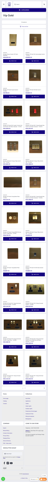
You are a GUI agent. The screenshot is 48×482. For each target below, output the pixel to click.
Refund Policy (6, 430)
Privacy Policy (6, 435)
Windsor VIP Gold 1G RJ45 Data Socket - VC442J (35, 268)
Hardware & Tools (29, 413)
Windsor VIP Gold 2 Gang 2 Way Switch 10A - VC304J (34, 233)
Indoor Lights (28, 406)
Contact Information (7, 433)
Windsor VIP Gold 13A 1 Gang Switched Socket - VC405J (34, 376)
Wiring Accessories (30, 416)
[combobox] (27, 4)
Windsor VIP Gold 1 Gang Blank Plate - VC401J (11, 268)
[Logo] (9, 4)
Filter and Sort (25, 26)
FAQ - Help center (7, 443)
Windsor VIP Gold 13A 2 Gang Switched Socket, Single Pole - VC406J (12, 339)
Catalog (5, 401)
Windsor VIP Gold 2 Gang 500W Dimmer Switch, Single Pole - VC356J (12, 233)
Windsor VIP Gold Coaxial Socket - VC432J (11, 90)
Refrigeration (28, 418)
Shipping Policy (6, 438)
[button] (44, 4)
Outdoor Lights (29, 408)
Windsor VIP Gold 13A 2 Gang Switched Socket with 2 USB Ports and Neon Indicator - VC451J (34, 340)
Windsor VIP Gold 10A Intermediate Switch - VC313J (35, 55)
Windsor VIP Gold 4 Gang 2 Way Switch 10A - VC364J (12, 161)
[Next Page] (44, 388)
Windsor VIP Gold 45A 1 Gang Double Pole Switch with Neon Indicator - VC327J (35, 126)
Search (4, 428)
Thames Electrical (25, 473)
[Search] (14, 4)
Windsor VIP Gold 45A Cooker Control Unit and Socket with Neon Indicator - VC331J (12, 126)
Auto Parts (28, 398)
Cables (27, 403)
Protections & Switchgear (31, 411)
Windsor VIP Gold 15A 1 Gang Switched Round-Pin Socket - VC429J (12, 304)
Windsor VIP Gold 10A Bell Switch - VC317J (33, 90)
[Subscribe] (20, 454)
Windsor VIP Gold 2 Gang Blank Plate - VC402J (11, 197)
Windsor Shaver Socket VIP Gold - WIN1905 (10, 55)
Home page (5, 398)
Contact (5, 403)
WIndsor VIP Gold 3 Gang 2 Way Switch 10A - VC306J (34, 161)
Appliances (28, 401)
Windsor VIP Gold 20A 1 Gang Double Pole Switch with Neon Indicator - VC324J (35, 197)
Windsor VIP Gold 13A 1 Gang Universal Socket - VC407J (11, 376)
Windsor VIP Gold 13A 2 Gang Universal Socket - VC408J (34, 304)
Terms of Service (7, 440)
